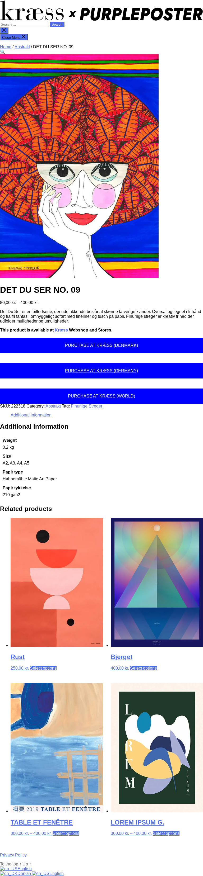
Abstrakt (22, 47)
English (24, 868)
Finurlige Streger (86, 406)
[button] (2, 52)
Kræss (61, 330)
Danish (24, 873)
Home (5, 47)
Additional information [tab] (31, 415)
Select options (43, 668)
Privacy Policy (13, 855)
